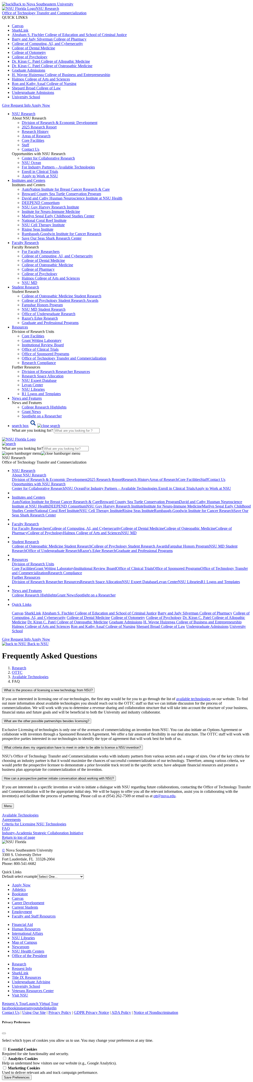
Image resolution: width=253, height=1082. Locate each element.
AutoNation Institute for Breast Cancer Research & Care (66, 189)
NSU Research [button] (23, 114)
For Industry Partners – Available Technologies (58, 167)
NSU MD (29, 283)
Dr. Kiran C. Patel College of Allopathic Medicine (51, 61)
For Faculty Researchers (41, 251)
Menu (8, 806)
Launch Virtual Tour (42, 1003)
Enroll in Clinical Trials (40, 171)
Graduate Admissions (28, 70)
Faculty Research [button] (25, 243)
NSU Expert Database (39, 380)
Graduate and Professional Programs (50, 323)
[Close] (4, 1033)
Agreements (11, 819)
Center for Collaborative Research (48, 158)
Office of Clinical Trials (40, 349)
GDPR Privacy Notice (91, 1012)
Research (19, 964)
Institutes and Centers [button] (28, 180)
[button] (36, 426)
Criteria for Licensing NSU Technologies (34, 824)
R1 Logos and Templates (220, 582)
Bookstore (20, 894)
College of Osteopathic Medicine (47, 265)
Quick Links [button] (21, 604)
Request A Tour (14, 1003)
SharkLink (20, 30)
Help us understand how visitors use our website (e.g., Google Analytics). (59, 1061)
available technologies (193, 699)
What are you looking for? (33, 430)
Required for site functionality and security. (35, 1051)
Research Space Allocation (42, 376)
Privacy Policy (59, 1012)
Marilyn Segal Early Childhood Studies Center (58, 216)
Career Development (28, 903)
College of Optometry (29, 52)
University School (26, 97)
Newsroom (20, 947)
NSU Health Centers (28, 951)
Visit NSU (20, 995)
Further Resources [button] (26, 577)
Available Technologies (30, 677)
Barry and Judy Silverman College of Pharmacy (49, 39)
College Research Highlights (44, 407)
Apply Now (40, 105)
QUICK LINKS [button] (15, 17)
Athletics (19, 889)
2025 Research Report (39, 127)
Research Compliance (39, 363)
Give (6, 105)
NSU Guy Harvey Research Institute (50, 207)
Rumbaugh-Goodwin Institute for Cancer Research (61, 234)
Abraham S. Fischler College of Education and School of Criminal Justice (69, 35)
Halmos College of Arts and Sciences (41, 79)
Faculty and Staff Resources (34, 916)
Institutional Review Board (43, 345)
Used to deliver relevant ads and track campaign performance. (50, 1070)
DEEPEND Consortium (41, 203)
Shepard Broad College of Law (36, 88)
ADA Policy (121, 1012)
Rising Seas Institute (37, 229)
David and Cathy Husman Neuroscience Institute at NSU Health (72, 198)
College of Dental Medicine (33, 48)
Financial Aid (22, 924)
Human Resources (26, 929)
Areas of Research (36, 136)
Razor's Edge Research (40, 318)
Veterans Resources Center (33, 991)
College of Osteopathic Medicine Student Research (61, 296)
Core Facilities (33, 140)
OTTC (17, 672)
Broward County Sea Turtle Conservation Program (61, 194)
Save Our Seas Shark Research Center (52, 238)
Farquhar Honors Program (42, 305)
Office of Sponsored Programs (45, 354)
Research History (35, 131)
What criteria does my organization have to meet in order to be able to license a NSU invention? (72, 747)
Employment (22, 912)
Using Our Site (34, 1012)
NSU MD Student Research (43, 309)
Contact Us (30, 149)
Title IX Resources (26, 977)
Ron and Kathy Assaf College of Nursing (44, 84)
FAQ (6, 828)
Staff (25, 145)
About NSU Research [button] (29, 475)
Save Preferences (17, 1077)
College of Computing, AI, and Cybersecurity (47, 43)
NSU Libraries (33, 389)
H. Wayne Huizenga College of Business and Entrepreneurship (61, 75)
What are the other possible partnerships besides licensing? (46, 721)
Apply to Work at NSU (40, 176)
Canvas (17, 26)
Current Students (25, 907)
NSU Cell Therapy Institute (43, 225)
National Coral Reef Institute (44, 220)
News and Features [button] (27, 398)
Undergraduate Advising (31, 982)
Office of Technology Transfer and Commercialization (64, 358)
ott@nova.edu (164, 796)
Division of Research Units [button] (33, 564)
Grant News (31, 411)
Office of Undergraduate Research (48, 314)
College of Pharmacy (38, 269)
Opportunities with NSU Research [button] (38, 484)
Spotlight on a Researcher (42, 416)
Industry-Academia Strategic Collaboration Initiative (42, 833)
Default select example (19, 876)
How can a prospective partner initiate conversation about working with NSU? (59, 778)
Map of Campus (24, 942)
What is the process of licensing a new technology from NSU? (48, 690)
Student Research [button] (25, 287)
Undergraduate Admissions (33, 92)
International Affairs (27, 933)
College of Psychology (29, 57)
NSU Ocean (31, 163)
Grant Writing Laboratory (42, 340)
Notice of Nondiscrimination (156, 1012)
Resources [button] (20, 327)
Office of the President (29, 956)
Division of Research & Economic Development (59, 123)
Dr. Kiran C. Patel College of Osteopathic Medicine (52, 66)
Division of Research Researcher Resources (56, 371)
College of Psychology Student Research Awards (60, 300)
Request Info (20, 105)
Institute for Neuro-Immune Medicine (51, 211)
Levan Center (32, 385)
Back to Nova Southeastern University (43, 4)
